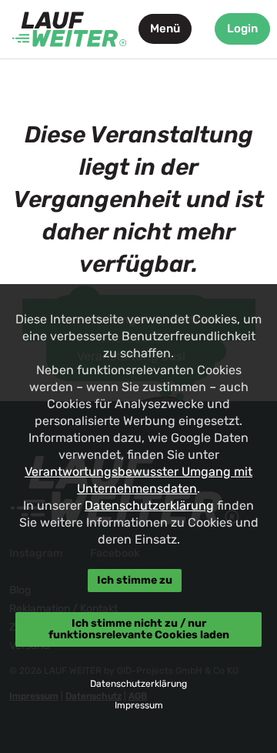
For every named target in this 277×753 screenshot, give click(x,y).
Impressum (139, 705)
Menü (165, 28)
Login (242, 28)
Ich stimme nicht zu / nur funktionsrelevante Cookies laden (138, 629)
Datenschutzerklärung (149, 505)
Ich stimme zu (134, 580)
